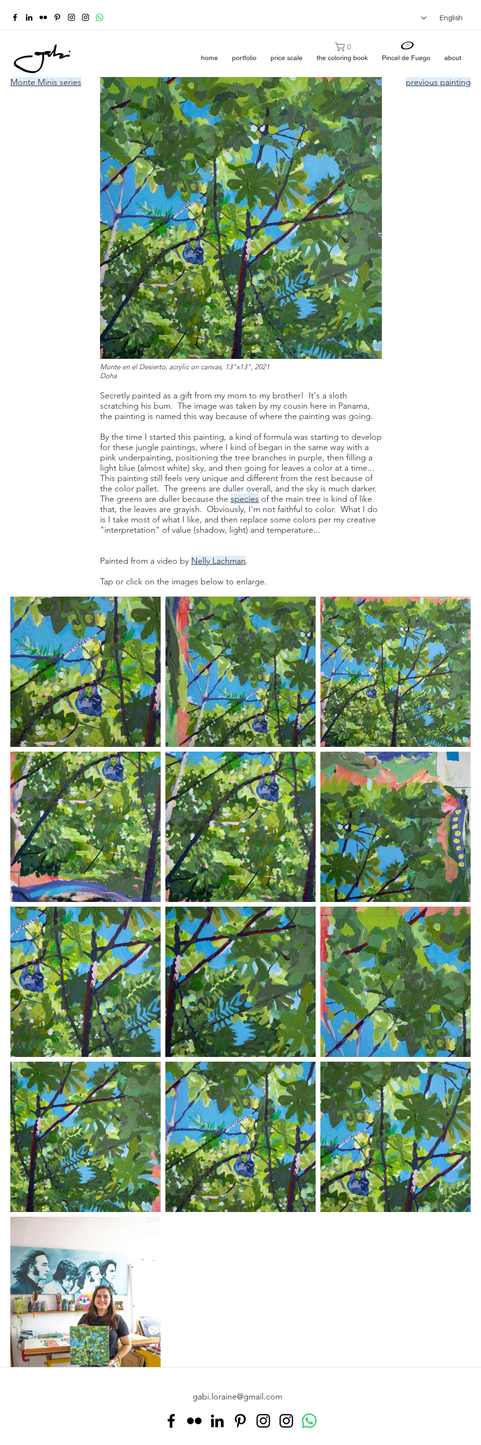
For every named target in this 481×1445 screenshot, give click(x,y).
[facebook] (15, 17)
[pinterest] (57, 17)
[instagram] (71, 17)
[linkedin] (29, 17)
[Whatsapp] (99, 17)
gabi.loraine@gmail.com (237, 1396)
